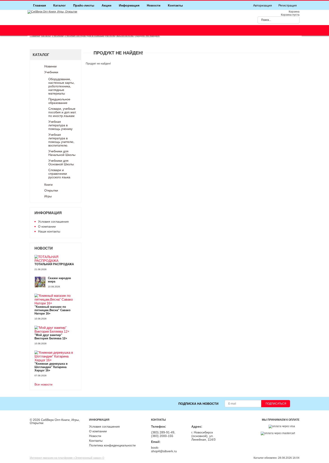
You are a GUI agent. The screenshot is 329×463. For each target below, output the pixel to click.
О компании (47, 226)
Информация (129, 5)
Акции (106, 5)
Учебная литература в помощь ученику (60, 125)
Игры (48, 196)
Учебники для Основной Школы (61, 162)
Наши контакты (49, 231)
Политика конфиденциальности (112, 445)
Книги (48, 184)
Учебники (51, 72)
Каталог (59, 5)
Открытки (51, 190)
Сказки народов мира (59, 279)
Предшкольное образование (59, 101)
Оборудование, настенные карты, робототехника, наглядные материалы (61, 86)
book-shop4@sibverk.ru (164, 449)
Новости (153, 5)
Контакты (175, 5)
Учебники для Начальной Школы (61, 153)
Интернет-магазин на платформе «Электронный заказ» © (67, 457)
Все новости (43, 384)
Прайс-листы (83, 5)
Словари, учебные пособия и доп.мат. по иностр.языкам (62, 112)
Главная (39, 5)
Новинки (50, 66)
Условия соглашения (53, 221)
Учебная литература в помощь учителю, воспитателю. (61, 140)
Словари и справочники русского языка (59, 173)
